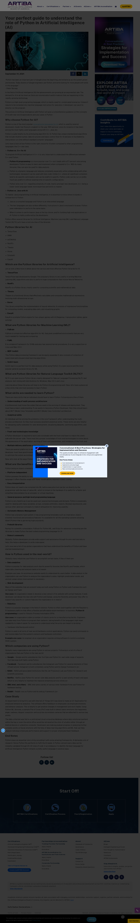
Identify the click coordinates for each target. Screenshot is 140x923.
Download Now (67, 473)
